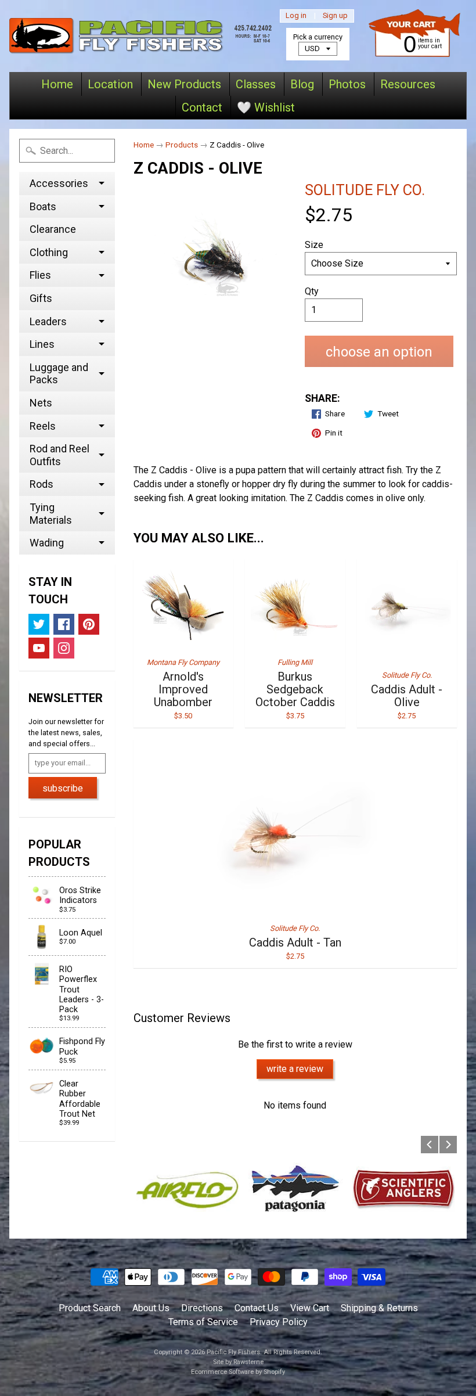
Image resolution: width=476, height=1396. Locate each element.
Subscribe (62, 788)
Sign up (335, 16)
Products (181, 144)
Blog (302, 84)
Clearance (53, 229)
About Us (151, 1308)
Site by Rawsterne (238, 1362)
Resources (407, 84)
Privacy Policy (279, 1321)
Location (110, 84)
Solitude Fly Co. (365, 190)
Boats (43, 206)
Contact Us (257, 1308)
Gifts (41, 298)
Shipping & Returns (379, 1308)
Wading (47, 543)
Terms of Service (203, 1321)
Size (314, 244)
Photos (347, 84)
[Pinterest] (88, 624)
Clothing (49, 252)
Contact (202, 107)
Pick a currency (317, 37)
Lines (42, 344)
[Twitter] (38, 624)
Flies (40, 275)
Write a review (294, 1068)
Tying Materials (51, 513)
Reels (43, 426)
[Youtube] (38, 648)
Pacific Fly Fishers (233, 1352)
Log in (296, 16)
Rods (41, 484)
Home (57, 84)
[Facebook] (63, 624)
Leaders (48, 321)
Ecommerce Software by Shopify (238, 1372)
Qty (312, 291)
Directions (202, 1308)
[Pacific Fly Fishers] (142, 36)
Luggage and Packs (59, 373)
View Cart (309, 1308)
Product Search (90, 1308)
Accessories (59, 183)
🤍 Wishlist (266, 107)
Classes (256, 84)
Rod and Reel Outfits (59, 454)
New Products (184, 84)
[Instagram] (63, 648)
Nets (41, 403)
